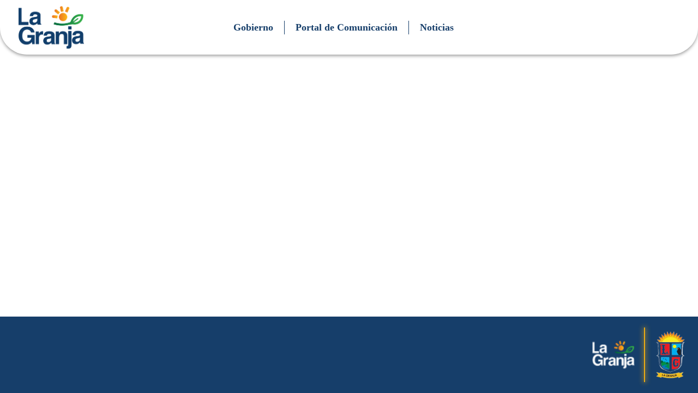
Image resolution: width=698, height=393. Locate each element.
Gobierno (253, 27)
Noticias (437, 27)
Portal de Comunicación (347, 27)
